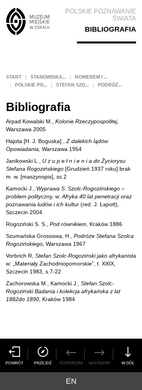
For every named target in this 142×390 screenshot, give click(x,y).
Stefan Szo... (72, 85)
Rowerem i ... (91, 77)
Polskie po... (31, 85)
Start (13, 77)
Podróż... (109, 85)
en (71, 381)
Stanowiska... (48, 77)
